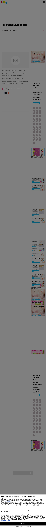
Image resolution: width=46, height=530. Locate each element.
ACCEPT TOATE (23, 523)
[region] (23, 512)
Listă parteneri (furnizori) (5, 520)
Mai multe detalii (8, 501)
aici (37, 506)
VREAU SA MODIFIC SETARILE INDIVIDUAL (23, 526)
